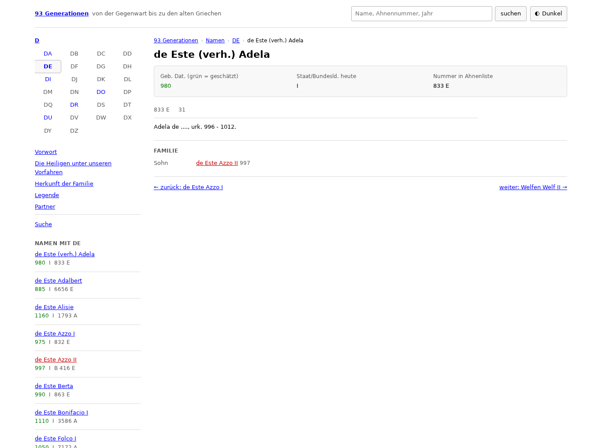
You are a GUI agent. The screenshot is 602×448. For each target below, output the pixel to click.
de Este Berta (54, 386)
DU (48, 117)
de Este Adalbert (58, 280)
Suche (43, 224)
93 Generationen (62, 13)
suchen (511, 13)
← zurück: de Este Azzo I (188, 187)
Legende (47, 195)
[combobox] (421, 13)
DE (48, 66)
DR (74, 104)
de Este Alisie (54, 307)
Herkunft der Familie (64, 183)
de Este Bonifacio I (61, 412)
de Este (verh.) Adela (65, 254)
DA (48, 53)
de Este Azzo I (55, 333)
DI (48, 79)
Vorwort (46, 152)
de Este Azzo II (56, 359)
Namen (215, 40)
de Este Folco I (55, 438)
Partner (45, 206)
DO (101, 92)
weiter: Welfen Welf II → (533, 187)
